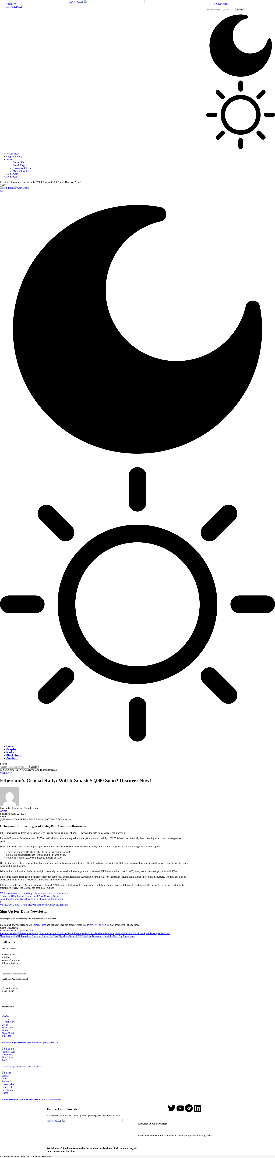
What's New (6, 772)
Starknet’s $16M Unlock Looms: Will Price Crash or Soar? (29, 896)
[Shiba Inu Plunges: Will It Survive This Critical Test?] (8, 1060)
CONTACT (12, 4)
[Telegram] (189, 1108)
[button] (1, 190)
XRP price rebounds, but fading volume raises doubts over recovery (34, 893)
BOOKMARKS (221, 4)
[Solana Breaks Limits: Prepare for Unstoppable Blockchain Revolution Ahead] (8, 1092)
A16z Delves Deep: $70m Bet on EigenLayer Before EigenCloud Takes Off (30, 1043)
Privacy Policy (96, 924)
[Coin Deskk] (14, 187)
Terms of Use (39, 924)
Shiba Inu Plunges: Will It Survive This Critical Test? (22, 1067)
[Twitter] (172, 1108)
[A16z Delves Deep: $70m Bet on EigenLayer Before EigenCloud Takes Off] (8, 1036)
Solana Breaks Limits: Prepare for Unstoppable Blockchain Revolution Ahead (31, 1099)
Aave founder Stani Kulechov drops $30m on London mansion (31, 899)
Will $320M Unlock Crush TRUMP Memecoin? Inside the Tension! (34, 904)
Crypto (3, 810)
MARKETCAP (14, 6)
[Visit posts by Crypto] (9, 805)
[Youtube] (180, 1108)
